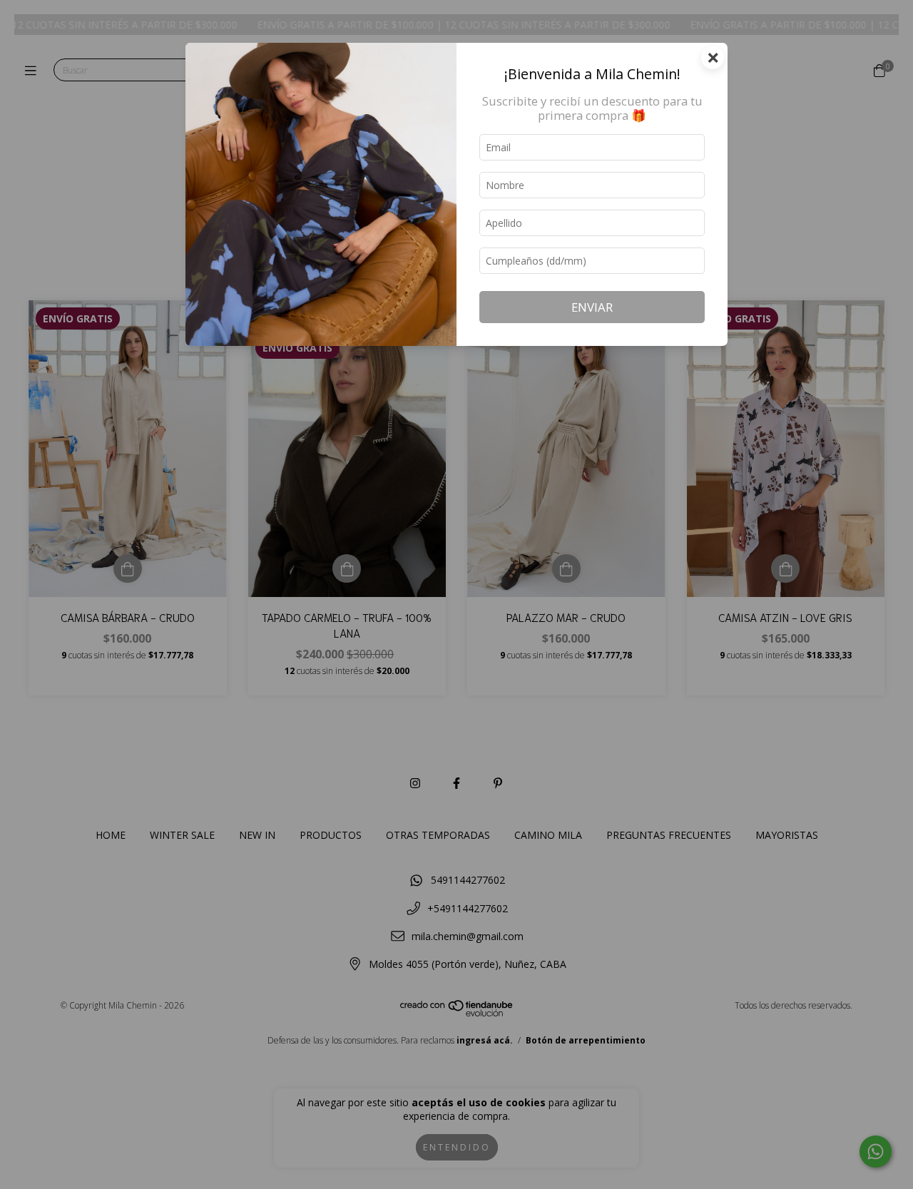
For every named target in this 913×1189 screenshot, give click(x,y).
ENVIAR (592, 307)
